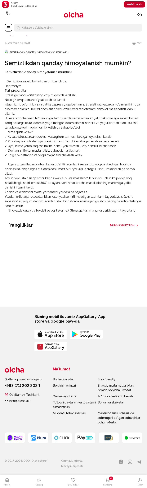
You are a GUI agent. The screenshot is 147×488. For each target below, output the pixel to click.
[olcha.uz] (73, 14)
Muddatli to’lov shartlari (69, 413)
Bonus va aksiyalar (111, 402)
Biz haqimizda (63, 379)
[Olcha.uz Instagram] (130, 462)
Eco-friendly (106, 379)
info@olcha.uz (19, 401)
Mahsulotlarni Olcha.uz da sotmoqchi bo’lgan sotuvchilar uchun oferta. (119, 417)
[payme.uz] (85, 437)
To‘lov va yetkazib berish (115, 396)
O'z (139, 14)
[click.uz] (62, 437)
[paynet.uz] (132, 437)
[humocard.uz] (109, 437)
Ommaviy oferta (64, 396)
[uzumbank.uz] (15, 437)
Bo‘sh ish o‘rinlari (64, 385)
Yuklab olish (134, 4)
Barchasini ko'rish (122, 225)
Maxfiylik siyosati (72, 466)
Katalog (8, 28)
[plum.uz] (38, 437)
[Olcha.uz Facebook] (121, 462)
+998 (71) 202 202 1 (8, 14)
